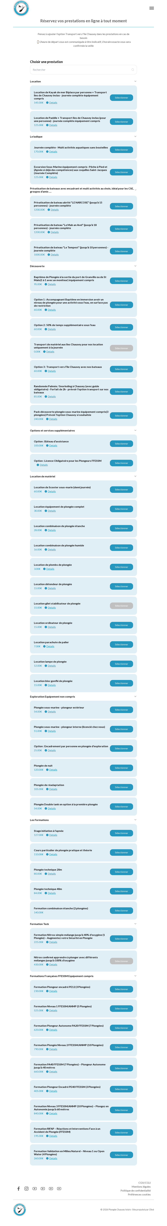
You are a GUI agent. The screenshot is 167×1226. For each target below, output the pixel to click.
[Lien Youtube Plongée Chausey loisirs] (35, 1189)
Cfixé (151, 1209)
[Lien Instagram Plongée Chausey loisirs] (26, 1189)
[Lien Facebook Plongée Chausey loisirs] (18, 1189)
